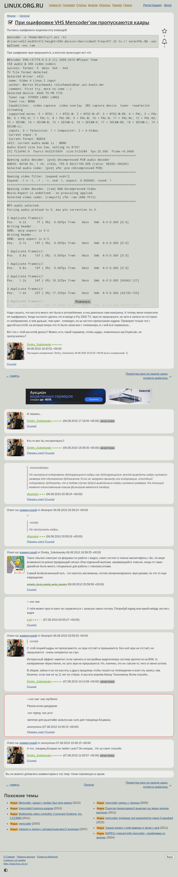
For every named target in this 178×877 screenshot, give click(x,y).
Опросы (104, 5)
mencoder (25, 823)
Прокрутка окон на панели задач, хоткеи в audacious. (147, 376)
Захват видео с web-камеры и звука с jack (132, 827)
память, (15, 375)
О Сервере (9, 856)
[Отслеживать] (164, 42)
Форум (93, 5)
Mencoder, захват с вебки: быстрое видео (45, 802)
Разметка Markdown (47, 856)
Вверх (170, 857)
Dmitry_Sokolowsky (39, 344)
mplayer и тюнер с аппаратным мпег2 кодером (49, 829)
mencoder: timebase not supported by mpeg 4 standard (139, 818)
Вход (168, 5)
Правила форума (26, 856)
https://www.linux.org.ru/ (15, 863)
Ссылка (12, 364)
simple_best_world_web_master (47, 584)
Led (29, 619)
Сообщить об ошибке (14, 860)
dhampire (33, 494)
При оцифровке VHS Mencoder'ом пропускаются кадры (82, 22)
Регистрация (152, 5)
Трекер (117, 5)
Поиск (127, 5)
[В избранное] (164, 31)
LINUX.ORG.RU (23, 5)
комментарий (28, 510)
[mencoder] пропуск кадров (36, 808)
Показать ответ (36, 453)
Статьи (81, 5)
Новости (55, 5)
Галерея (69, 5)
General (25, 15)
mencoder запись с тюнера (122, 802)
